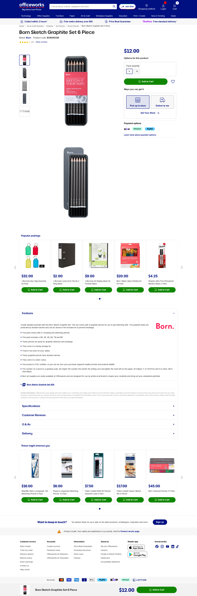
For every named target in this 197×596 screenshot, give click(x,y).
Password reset (53, 550)
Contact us (24, 566)
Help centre (25, 569)
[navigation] (26, 15)
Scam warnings (26, 562)
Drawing (49, 26)
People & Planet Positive (111, 554)
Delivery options (27, 554)
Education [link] (123, 16)
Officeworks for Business (57, 554)
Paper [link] (72, 16)
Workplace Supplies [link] (104, 16)
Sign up (160, 522)
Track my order (26, 550)
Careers (104, 550)
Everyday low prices (82, 550)
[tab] (98, 313)
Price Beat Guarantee (83, 546)
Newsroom (105, 558)
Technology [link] (26, 16)
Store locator (25, 546)
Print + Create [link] (139, 16)
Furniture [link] (60, 16)
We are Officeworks (109, 546)
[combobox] (83, 6)
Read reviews (41, 42)
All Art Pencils (73, 26)
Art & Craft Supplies (35, 26)
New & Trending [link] (158, 16)
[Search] (114, 6)
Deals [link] (173, 16)
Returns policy (26, 558)
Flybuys (77, 558)
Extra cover (78, 554)
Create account (53, 546)
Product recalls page (129, 531)
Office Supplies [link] (43, 16)
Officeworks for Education (58, 558)
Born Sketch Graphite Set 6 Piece (96, 26)
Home (21, 26)
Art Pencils (60, 26)
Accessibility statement (110, 562)
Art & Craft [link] (85, 16)
